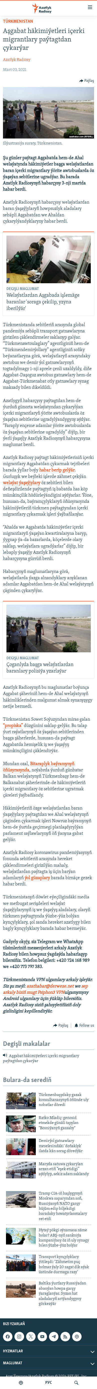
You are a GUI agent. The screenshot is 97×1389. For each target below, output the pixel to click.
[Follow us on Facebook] (7, 1336)
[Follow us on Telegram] (53, 1336)
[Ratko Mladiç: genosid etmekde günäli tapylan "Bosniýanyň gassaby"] (21, 1123)
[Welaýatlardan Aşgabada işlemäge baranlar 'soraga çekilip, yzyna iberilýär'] (48, 259)
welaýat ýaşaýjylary (21, 483)
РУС (48, 1383)
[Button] (86, 81)
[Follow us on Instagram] (19, 1336)
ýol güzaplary (37, 878)
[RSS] (65, 1336)
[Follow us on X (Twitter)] (31, 1336)
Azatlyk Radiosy (16, 60)
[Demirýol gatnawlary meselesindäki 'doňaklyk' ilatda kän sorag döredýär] (21, 1146)
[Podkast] (20, 1383)
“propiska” (13, 726)
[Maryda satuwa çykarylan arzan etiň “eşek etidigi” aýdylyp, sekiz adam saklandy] (21, 1170)
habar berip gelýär (57, 470)
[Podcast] (77, 1336)
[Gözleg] (76, 1383)
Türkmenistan (18, 21)
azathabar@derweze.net (50, 986)
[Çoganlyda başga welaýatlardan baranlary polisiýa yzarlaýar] (48, 628)
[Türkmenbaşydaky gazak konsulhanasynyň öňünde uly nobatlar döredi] (21, 1101)
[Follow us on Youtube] (42, 1336)
